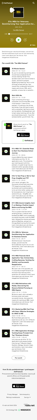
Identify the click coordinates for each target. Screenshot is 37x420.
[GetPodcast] (7, 3)
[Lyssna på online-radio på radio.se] (29, 405)
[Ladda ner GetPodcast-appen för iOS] (23, 135)
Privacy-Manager (12, 394)
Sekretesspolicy (25, 394)
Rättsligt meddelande (13, 397)
